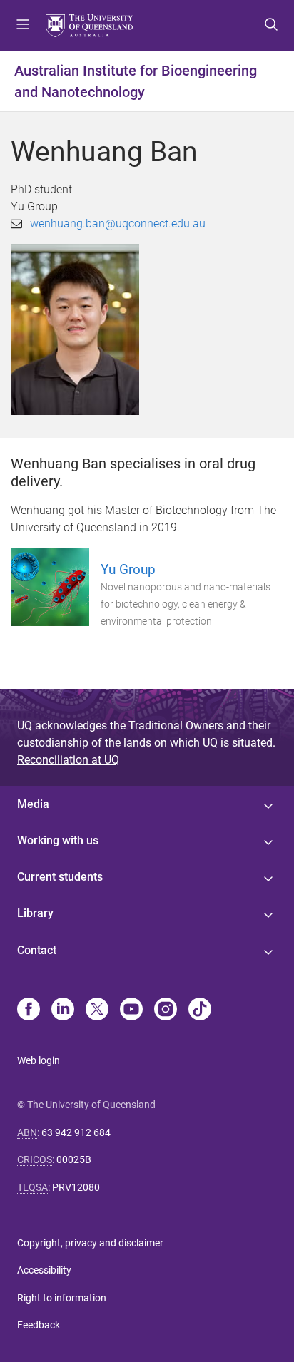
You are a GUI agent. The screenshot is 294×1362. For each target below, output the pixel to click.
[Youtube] (131, 1010)
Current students (60, 877)
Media (33, 804)
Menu (23, 25)
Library (35, 913)
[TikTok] (199, 1010)
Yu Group (128, 569)
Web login (38, 1060)
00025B (73, 1159)
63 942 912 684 (76, 1132)
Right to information (61, 1298)
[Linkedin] (62, 1010)
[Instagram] (165, 1010)
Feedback (38, 1325)
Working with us (57, 840)
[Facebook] (28, 1010)
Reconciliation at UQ (68, 760)
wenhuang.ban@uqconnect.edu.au (118, 223)
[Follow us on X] (97, 1010)
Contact (36, 950)
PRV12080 (76, 1187)
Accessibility (44, 1270)
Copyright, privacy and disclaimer (90, 1243)
